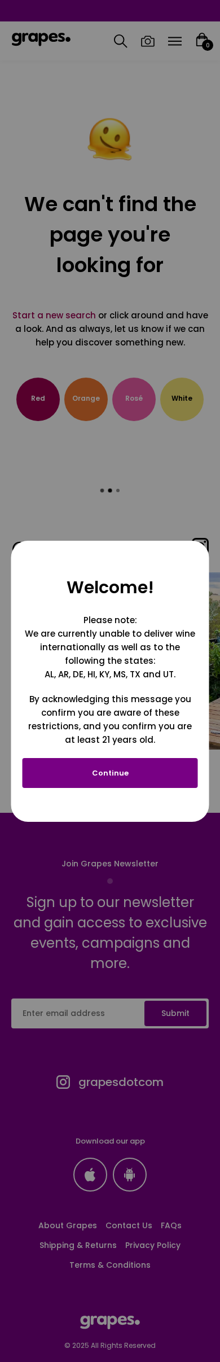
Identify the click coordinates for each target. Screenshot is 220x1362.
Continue (110, 773)
